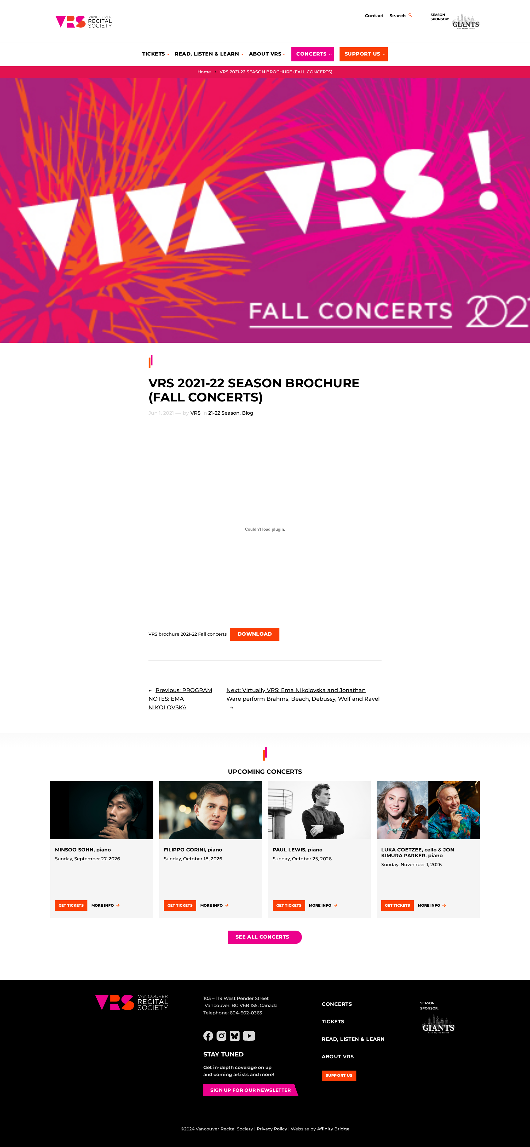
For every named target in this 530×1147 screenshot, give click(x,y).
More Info (102, 905)
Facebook (208, 1036)
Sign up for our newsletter (250, 1090)
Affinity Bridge (333, 1129)
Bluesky (235, 1036)
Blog (247, 413)
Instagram (221, 1036)
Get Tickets (71, 905)
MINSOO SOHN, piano (83, 850)
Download (255, 634)
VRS (195, 413)
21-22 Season (224, 413)
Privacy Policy (272, 1129)
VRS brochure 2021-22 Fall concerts (187, 634)
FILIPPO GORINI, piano (193, 850)
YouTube (249, 1036)
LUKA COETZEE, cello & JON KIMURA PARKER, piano (417, 852)
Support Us (339, 1075)
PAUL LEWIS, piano (297, 850)
